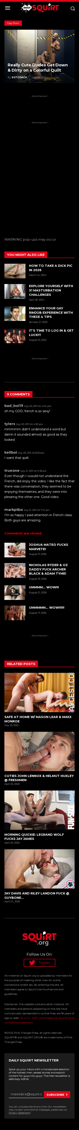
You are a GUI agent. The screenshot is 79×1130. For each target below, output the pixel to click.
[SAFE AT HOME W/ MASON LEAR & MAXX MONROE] (39, 692)
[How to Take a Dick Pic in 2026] (14, 271)
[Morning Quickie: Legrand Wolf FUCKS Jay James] (39, 810)
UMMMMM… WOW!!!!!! (46, 608)
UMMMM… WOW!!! (44, 587)
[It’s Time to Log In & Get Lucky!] (14, 336)
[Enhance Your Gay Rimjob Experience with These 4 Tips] (14, 313)
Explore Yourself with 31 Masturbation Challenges (51, 290)
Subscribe (55, 1094)
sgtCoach (19, 77)
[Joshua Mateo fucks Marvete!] (14, 550)
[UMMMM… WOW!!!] (14, 592)
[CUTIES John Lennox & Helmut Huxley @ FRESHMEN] (39, 751)
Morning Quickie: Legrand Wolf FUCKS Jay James (34, 837)
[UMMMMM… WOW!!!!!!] (14, 613)
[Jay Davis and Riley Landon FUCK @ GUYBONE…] (39, 869)
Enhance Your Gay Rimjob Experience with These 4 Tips (51, 312)
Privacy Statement (19, 1112)
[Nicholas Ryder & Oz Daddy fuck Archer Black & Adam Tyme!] (14, 570)
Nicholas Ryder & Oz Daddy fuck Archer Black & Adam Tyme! (48, 569)
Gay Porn (13, 23)
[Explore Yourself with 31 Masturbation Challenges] (14, 291)
